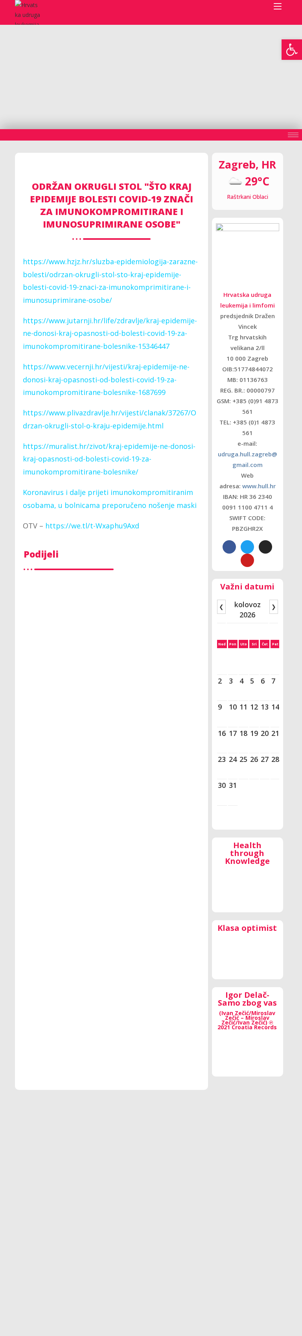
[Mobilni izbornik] (278, 6)
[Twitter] (247, 547)
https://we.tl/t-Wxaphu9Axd (92, 525)
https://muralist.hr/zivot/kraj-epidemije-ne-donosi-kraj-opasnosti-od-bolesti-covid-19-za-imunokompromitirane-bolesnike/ (109, 458)
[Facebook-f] (229, 547)
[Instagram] (265, 547)
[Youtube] (247, 560)
